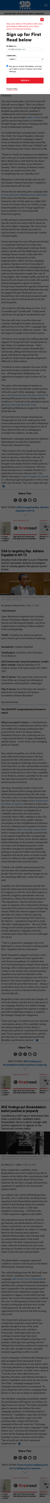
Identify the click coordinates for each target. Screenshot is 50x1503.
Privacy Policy (11, 88)
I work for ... (11, 55)
